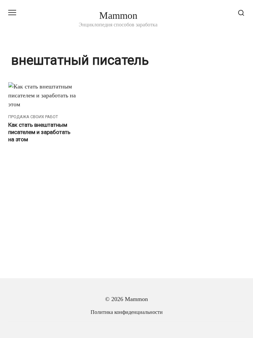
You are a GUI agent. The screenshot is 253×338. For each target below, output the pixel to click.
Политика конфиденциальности (127, 312)
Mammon (118, 15)
